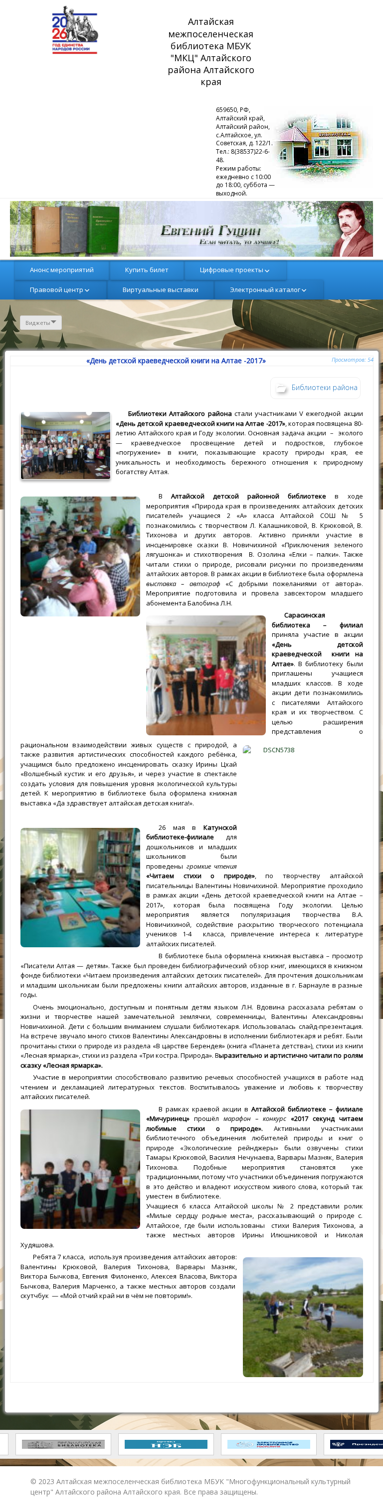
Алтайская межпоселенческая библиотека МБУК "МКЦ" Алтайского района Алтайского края (212, 51)
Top (359, 1483)
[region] (191, 229)
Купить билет (147, 269)
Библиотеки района (325, 387)
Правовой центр (56, 289)
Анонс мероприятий (62, 269)
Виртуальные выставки (160, 289)
